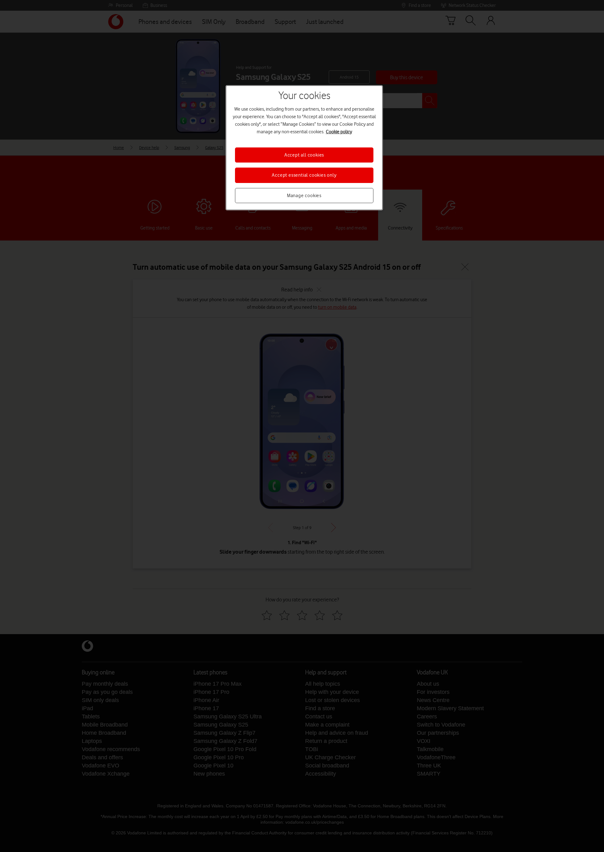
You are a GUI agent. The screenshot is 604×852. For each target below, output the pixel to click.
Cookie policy (339, 132)
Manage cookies (304, 195)
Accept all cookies (304, 155)
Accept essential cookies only (304, 175)
